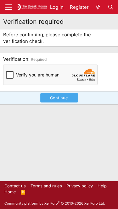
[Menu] (8, 7)
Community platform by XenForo (54, 203)
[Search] (110, 7)
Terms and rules (46, 185)
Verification (15, 59)
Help (102, 185)
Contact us (15, 185)
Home (10, 191)
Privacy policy (79, 185)
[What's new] (98, 7)
